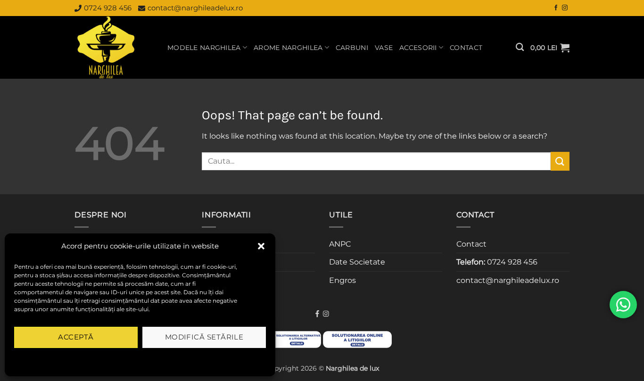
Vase (384, 47)
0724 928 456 (108, 7)
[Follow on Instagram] (565, 8)
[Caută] (520, 47)
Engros (342, 280)
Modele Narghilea (204, 47)
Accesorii (418, 47)
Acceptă (75, 336)
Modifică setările (204, 336)
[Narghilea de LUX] (113, 47)
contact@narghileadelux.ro (195, 7)
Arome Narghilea (288, 47)
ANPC (340, 244)
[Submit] (560, 161)
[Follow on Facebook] (556, 8)
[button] (261, 246)
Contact (466, 47)
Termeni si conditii (109, 359)
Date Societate (357, 261)
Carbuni (352, 47)
